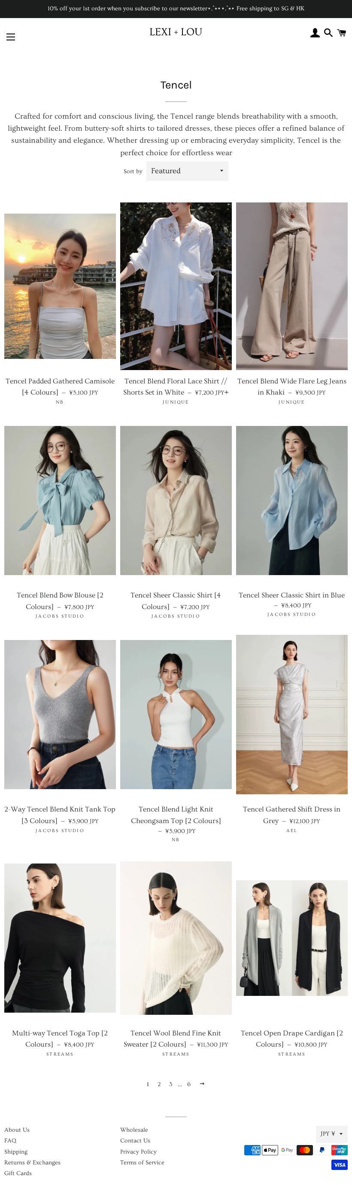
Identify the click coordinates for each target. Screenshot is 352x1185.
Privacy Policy (138, 1151)
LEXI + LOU (175, 32)
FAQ (10, 1140)
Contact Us (135, 1140)
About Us (17, 1130)
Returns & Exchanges (32, 1162)
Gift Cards (18, 1173)
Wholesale (134, 1130)
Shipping (15, 1151)
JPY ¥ (328, 1133)
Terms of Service (142, 1162)
